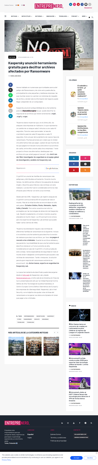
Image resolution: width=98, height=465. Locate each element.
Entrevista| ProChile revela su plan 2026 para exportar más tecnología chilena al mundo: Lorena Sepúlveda (78, 362)
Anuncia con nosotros (81, 437)
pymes (19, 319)
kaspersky (50, 316)
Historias (38, 16)
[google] (85, 4)
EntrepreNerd (84, 98)
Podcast (74, 16)
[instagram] (74, 4)
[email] (10, 105)
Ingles (29, 437)
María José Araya (16, 76)
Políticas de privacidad (58, 441)
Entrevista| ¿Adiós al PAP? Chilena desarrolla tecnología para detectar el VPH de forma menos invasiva (79, 396)
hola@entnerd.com (80, 434)
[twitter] (10, 90)
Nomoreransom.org (23, 278)
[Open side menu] (5, 16)
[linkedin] (70, 4)
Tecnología (63, 16)
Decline (90, 458)
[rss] (85, 170)
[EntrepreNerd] (49, 6)
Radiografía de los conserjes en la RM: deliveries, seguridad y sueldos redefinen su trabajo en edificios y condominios (16, 344)
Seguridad (45, 319)
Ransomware (28, 319)
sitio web (26, 275)
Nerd (83, 16)
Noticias (14, 16)
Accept (76, 458)
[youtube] (78, 4)
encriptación (41, 316)
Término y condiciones (58, 437)
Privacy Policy (6, 460)
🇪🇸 (17, 5)
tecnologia (30, 322)
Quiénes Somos (8, 5)
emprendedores (29, 316)
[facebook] (82, 4)
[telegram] (10, 116)
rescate (36, 319)
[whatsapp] (10, 95)
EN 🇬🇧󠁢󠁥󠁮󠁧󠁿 (23, 5)
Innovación (50, 16)
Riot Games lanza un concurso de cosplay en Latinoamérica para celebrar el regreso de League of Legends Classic (79, 328)
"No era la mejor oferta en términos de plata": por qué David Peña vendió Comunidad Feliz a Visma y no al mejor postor (86, 235)
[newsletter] (89, 4)
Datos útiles (26, 16)
